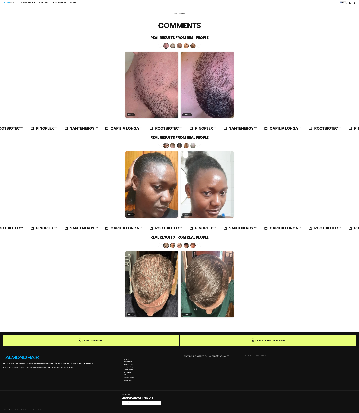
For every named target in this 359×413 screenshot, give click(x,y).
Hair (34, 3)
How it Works (128, 362)
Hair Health (127, 372)
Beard (41, 3)
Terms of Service (129, 377)
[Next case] (199, 46)
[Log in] (350, 2)
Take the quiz (63, 3)
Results (73, 3)
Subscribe (155, 403)
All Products (25, 3)
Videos (126, 375)
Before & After (128, 364)
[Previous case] (160, 46)
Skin (46, 3)
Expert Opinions (128, 369)
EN (342, 3)
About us (126, 359)
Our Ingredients (128, 367)
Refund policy (128, 380)
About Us (53, 3)
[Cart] (354, 2)
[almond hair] (22, 357)
